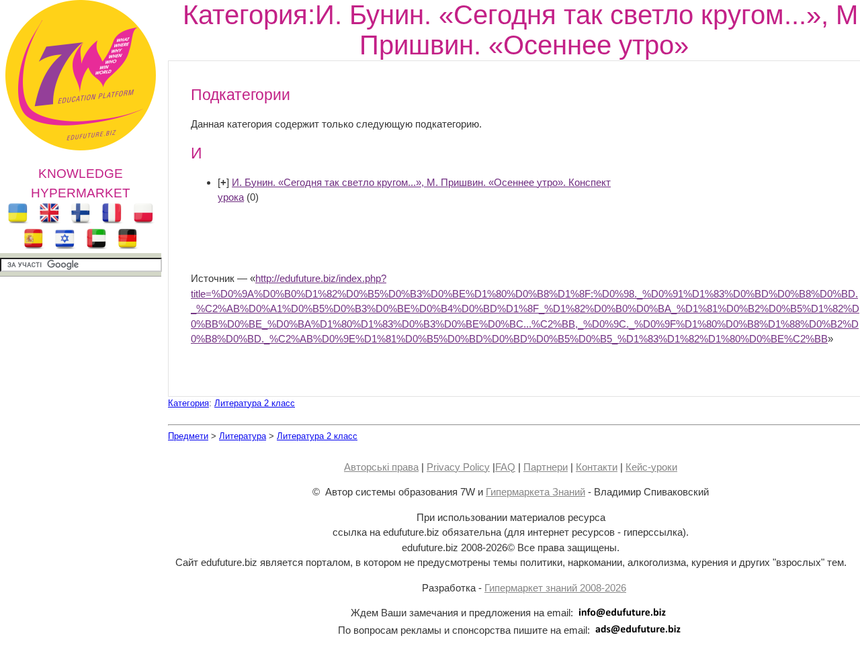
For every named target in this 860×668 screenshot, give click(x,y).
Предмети (188, 436)
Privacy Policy (458, 467)
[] (223, 182)
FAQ (505, 467)
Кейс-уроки (651, 467)
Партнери (545, 467)
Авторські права (381, 467)
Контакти (596, 467)
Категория (188, 403)
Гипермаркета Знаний (535, 491)
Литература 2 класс (254, 403)
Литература (242, 436)
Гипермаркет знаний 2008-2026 (555, 587)
